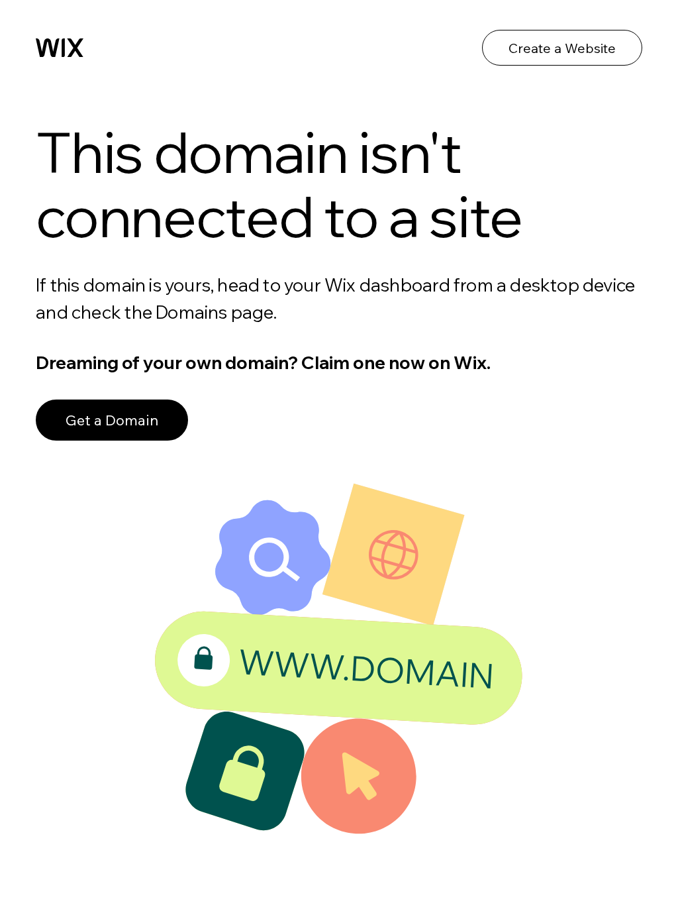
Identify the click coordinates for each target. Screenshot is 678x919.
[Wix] (59, 47)
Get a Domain (112, 420)
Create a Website (562, 48)
